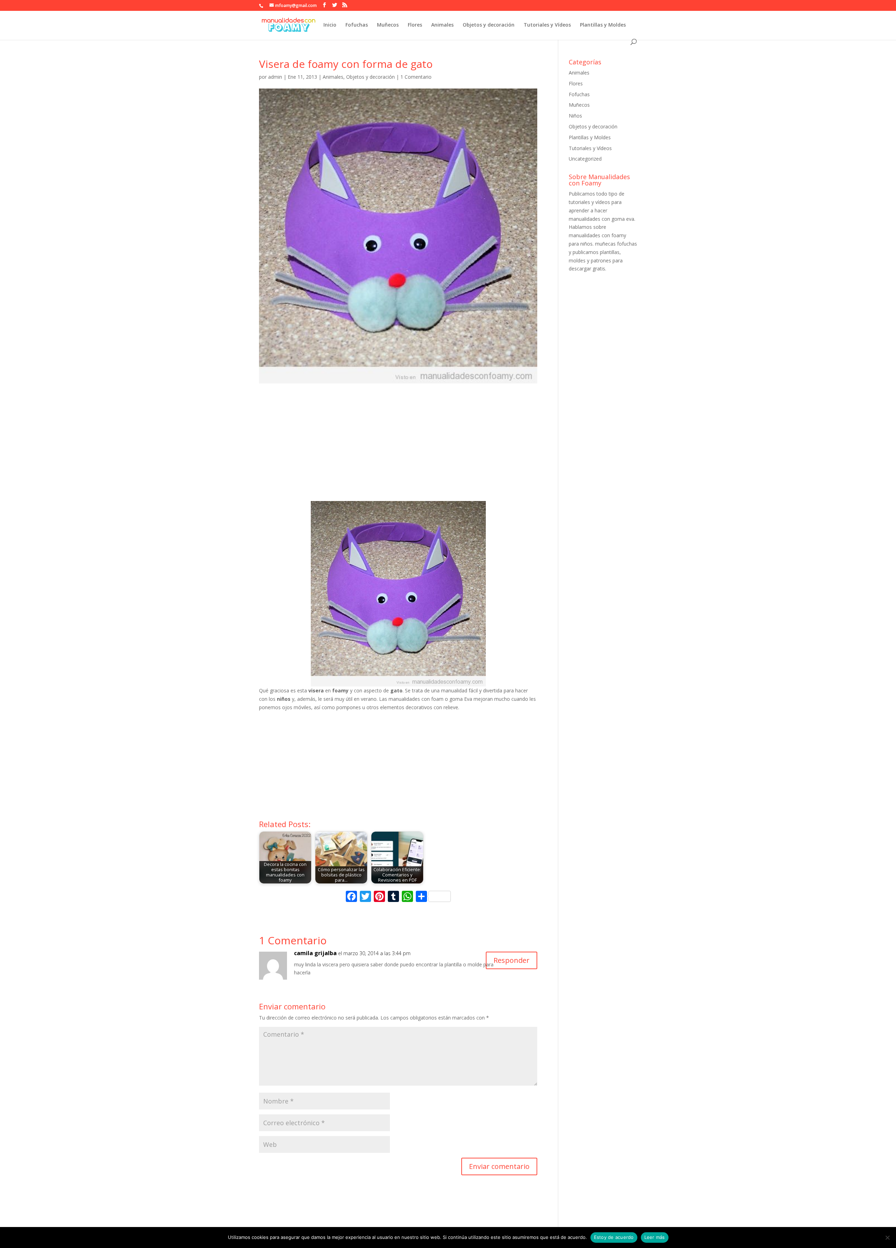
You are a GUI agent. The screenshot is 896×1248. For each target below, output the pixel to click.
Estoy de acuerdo (614, 1237)
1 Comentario (416, 76)
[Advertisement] (398, 449)
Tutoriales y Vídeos (547, 25)
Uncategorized (585, 158)
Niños (575, 115)
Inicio (329, 25)
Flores (415, 25)
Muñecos (388, 25)
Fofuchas (356, 25)
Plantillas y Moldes (603, 25)
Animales (442, 25)
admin (275, 76)
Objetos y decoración (488, 25)
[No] (887, 1237)
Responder (511, 960)
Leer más (654, 1237)
